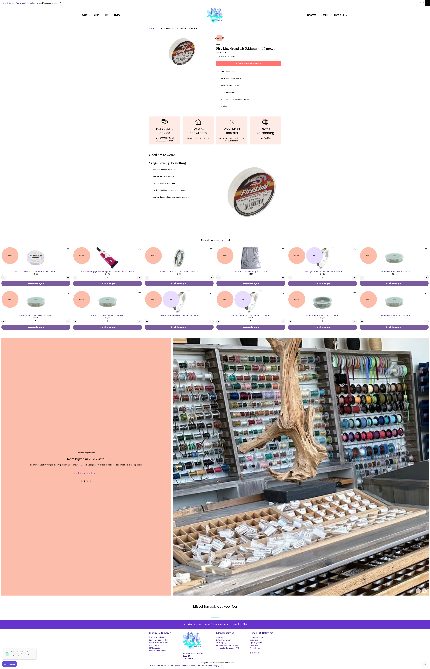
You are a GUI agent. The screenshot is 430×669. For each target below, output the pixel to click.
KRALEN (117, 15)
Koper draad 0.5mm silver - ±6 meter (35, 315)
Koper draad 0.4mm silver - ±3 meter (394, 271)
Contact (220, 635)
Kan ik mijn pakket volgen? (163, 176)
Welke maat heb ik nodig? (231, 78)
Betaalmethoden (223, 638)
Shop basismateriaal (215, 240)
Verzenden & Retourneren (227, 643)
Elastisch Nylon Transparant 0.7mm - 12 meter (35, 271)
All (159, 28)
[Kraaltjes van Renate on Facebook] (3, 4)
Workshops (20, 3)
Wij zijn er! (224, 106)
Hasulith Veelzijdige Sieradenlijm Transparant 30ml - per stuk (107, 271)
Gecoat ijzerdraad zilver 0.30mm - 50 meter (250, 315)
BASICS (84, 15)
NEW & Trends (339, 15)
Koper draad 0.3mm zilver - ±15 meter (322, 315)
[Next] (424, 589)
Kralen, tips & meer (157, 649)
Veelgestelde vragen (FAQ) (228, 646)
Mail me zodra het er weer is (248, 63)
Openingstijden (256, 641)
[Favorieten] (422, 3)
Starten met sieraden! (158, 638)
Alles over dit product (229, 71)
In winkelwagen (36, 283)
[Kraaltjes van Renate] (215, 15)
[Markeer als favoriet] (68, 249)
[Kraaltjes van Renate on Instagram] (7, 4)
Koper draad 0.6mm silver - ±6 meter (394, 315)
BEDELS (96, 15)
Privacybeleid (176, 664)
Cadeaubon (31, 3)
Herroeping (221, 641)
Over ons (254, 643)
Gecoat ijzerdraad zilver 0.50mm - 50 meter (179, 315)
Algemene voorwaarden (191, 664)
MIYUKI (325, 15)
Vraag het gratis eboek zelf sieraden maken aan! (215, 662)
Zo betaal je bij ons (228, 92)
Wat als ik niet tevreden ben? (164, 183)
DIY (106, 15)
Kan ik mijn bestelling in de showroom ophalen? (171, 197)
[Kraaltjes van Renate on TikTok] (13, 4)
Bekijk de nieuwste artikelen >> (86, 472)
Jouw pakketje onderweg (230, 85)
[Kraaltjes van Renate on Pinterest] (10, 4)
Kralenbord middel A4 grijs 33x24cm (251, 271)
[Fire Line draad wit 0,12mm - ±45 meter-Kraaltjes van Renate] (181, 51)
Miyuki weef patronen (158, 641)
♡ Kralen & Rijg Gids (157, 635)
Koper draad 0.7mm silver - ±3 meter (107, 315)
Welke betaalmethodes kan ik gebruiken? (169, 190)
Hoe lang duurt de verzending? (165, 169)
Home (151, 28)
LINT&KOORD (311, 15)
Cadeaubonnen (256, 635)
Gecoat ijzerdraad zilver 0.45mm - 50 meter (322, 271)
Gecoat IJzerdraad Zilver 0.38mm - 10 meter (179, 271)
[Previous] (418, 589)
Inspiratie (254, 638)
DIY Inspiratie (154, 646)
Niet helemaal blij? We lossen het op (235, 99)
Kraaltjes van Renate (161, 664)
